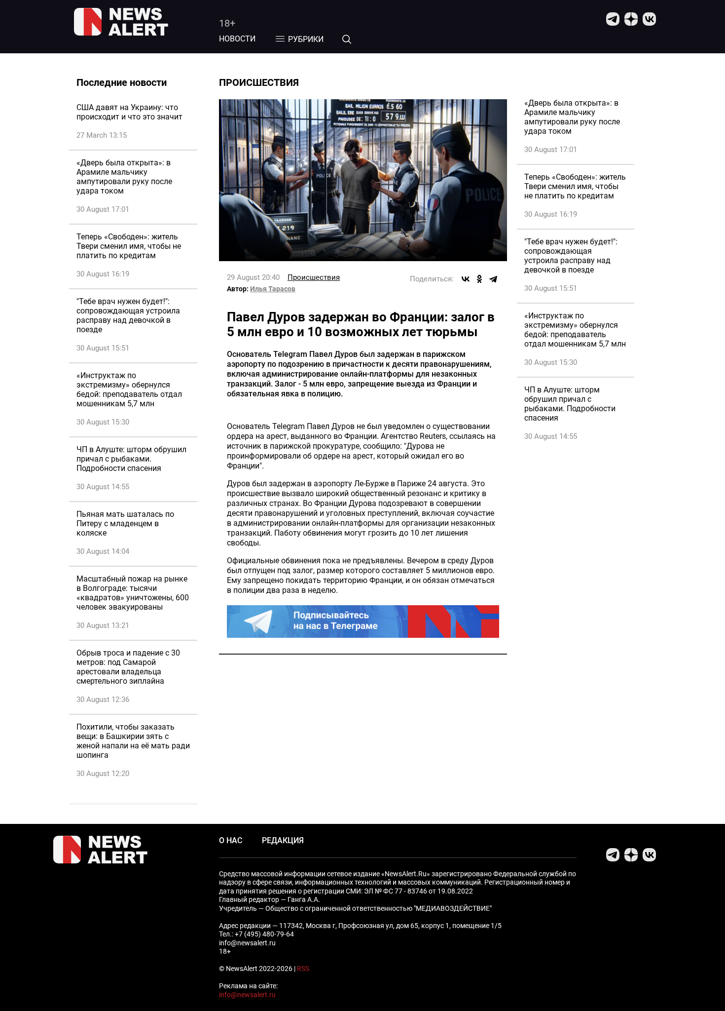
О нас (230, 840)
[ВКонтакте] (465, 279)
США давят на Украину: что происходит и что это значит (129, 112)
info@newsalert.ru (247, 995)
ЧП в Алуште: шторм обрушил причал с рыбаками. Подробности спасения (131, 459)
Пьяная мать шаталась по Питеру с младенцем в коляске (125, 523)
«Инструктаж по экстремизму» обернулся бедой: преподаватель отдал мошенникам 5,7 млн (129, 389)
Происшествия (314, 277)
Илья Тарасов (272, 289)
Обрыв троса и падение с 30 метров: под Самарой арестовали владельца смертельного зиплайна (128, 667)
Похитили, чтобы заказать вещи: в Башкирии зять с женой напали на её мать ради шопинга (133, 741)
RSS (303, 968)
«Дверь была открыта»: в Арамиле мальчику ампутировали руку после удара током (124, 176)
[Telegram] (493, 279)
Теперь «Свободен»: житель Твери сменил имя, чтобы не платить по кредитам (128, 246)
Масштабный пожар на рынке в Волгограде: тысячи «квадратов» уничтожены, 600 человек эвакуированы (132, 593)
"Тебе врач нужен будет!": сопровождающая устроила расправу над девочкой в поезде (128, 315)
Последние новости (121, 82)
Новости (237, 38)
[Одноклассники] (479, 279)
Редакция (283, 840)
